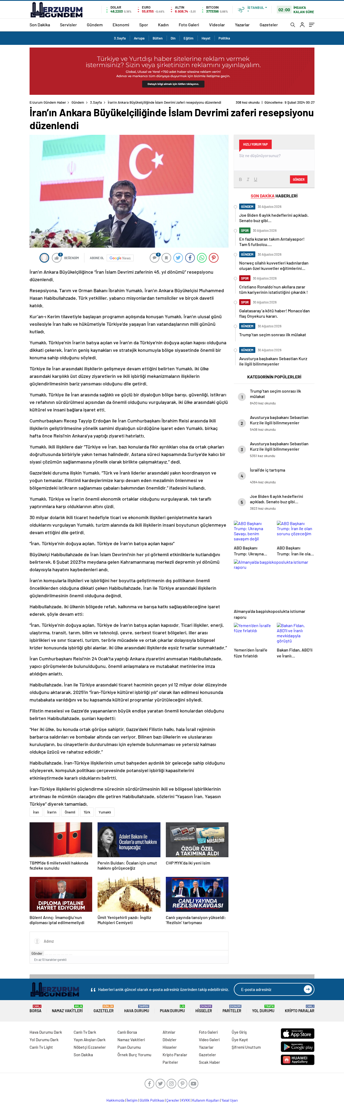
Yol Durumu (263, 1009)
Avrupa (139, 38)
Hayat (206, 38)
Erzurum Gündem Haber (48, 102)
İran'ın (51, 812)
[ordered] (58, 954)
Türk (87, 812)
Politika (224, 38)
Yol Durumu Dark (44, 1039)
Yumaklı (105, 812)
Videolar (217, 24)
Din (173, 38)
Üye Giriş (239, 1032)
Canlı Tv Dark (85, 1032)
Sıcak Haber (209, 1062)
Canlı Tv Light (41, 1047)
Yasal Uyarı (229, 1100)
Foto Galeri (189, 24)
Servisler (68, 24)
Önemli (70, 812)
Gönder (36, 953)
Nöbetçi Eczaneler (90, 1047)
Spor (143, 24)
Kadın (163, 24)
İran (36, 812)
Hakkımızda (115, 1100)
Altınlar (169, 1032)
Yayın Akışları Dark (90, 1039)
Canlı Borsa (127, 1032)
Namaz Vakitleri (67, 1009)
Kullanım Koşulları (205, 1100)
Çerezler (172, 1100)
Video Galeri (209, 1039)
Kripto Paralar (299, 1009)
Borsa (35, 1009)
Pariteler (232, 1009)
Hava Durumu (136, 1009)
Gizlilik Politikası (152, 1100)
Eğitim (189, 38)
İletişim (132, 1100)
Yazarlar (242, 24)
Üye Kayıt (240, 1039)
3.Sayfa (120, 38)
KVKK (185, 1100)
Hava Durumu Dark (46, 1032)
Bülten (158, 38)
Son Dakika (40, 24)
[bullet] (62, 954)
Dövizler (170, 1039)
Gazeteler (269, 24)
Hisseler (203, 1009)
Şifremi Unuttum (246, 1047)
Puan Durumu (172, 1009)
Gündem (95, 24)
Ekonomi (121, 24)
